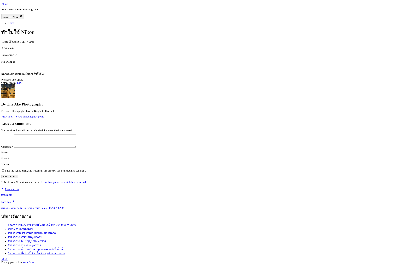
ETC (19, 82)
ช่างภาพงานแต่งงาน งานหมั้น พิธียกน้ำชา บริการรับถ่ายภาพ (42, 224)
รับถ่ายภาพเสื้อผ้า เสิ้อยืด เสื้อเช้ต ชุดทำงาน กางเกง (36, 253)
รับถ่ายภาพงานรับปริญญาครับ (25, 237)
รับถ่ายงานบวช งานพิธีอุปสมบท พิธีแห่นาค (32, 233)
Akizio (4, 4)
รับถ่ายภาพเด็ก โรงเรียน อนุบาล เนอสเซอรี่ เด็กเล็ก (36, 249)
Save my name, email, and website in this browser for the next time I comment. (45, 170)
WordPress (28, 262)
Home (11, 23)
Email (5, 158)
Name (5, 152)
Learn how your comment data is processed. (63, 182)
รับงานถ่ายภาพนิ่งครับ (20, 229)
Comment (7, 146)
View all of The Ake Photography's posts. (22, 116)
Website (5, 164)
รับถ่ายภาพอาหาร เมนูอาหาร (24, 245)
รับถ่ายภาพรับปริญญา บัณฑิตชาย (27, 241)
